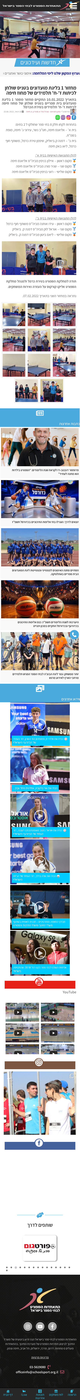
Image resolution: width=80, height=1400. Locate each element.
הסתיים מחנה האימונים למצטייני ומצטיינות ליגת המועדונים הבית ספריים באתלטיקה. (45, 572)
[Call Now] (74, 634)
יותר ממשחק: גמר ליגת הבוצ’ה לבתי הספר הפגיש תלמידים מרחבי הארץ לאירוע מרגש (45, 676)
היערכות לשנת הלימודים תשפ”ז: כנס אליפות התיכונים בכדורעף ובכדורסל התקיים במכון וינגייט (48, 624)
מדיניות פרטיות (40, 1357)
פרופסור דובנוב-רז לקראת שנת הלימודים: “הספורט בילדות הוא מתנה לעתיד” (45, 472)
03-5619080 (38, 1367)
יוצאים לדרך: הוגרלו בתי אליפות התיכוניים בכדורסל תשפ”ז (45, 522)
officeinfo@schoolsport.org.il (37, 1372)
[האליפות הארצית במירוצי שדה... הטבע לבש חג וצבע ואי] (40, 1108)
